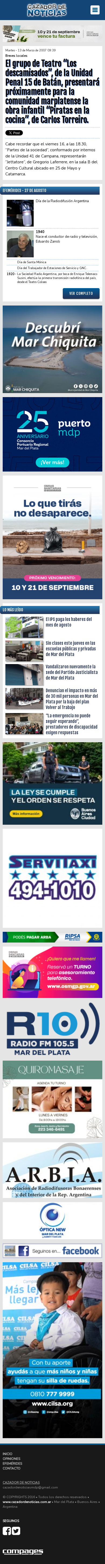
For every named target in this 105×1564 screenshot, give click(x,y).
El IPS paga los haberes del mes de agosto (69, 622)
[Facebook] (7, 1533)
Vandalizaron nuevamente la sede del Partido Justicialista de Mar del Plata (72, 672)
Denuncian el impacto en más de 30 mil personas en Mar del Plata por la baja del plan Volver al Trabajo (72, 699)
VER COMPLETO (81, 293)
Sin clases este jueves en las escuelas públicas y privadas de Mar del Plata (71, 648)
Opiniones (11, 1459)
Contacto (11, 1468)
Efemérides (12, 1463)
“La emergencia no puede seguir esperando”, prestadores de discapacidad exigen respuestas (71, 724)
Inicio (7, 1454)
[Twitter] (16, 1533)
